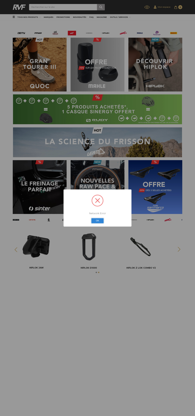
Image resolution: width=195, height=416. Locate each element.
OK (97, 220)
